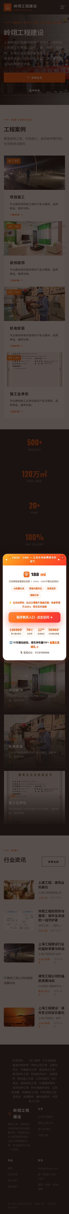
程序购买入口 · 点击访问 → (34, 616)
